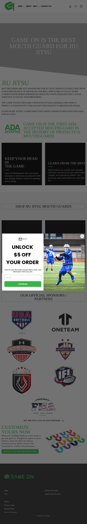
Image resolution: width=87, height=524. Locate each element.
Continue (22, 284)
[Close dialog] (82, 236)
